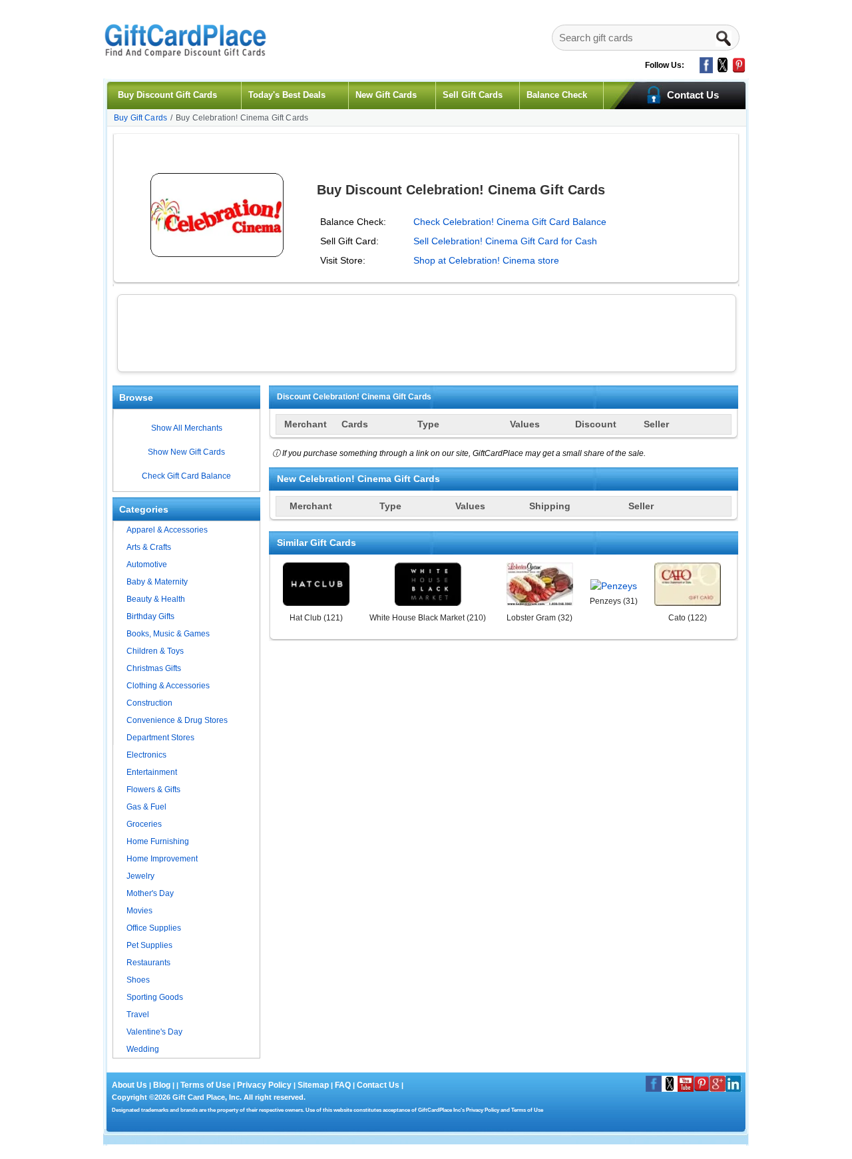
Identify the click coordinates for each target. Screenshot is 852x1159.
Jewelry (140, 876)
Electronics (146, 755)
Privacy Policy (263, 1085)
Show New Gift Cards (186, 452)
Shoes (138, 980)
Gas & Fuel (146, 806)
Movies (139, 910)
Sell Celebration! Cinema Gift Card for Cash (505, 241)
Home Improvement (162, 858)
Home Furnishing (157, 841)
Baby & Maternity (157, 581)
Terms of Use (205, 1085)
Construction (149, 703)
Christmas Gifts (153, 668)
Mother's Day (150, 893)
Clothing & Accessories (168, 685)
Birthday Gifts (150, 616)
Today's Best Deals (286, 95)
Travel (137, 1014)
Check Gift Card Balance (186, 476)
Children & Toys (155, 651)
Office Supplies (153, 928)
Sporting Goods (154, 997)
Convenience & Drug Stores (177, 720)
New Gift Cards (386, 95)
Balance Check (557, 95)
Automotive (146, 564)
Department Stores (160, 737)
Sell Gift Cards (473, 95)
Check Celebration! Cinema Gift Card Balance (509, 221)
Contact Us (378, 1085)
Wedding (142, 1049)
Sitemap (313, 1085)
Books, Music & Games (168, 633)
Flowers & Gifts (153, 789)
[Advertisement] (426, 331)
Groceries (144, 824)
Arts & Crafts (148, 547)
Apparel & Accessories (167, 530)
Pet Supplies (149, 945)
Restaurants (148, 962)
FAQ (343, 1085)
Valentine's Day (154, 1032)
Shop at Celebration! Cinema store (486, 260)
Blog (161, 1085)
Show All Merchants (186, 428)
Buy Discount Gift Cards (167, 95)
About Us (130, 1085)
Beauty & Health (155, 599)
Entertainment (151, 772)
